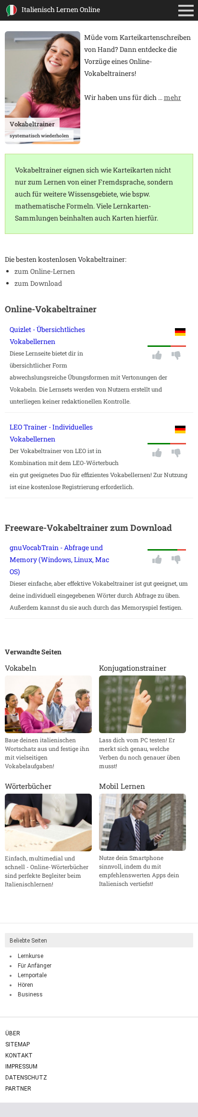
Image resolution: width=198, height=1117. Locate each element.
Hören (25, 985)
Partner (18, 1088)
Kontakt (19, 1055)
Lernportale (32, 975)
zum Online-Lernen (44, 271)
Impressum (21, 1066)
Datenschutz (26, 1077)
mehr (172, 97)
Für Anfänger (34, 965)
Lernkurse (30, 956)
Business (30, 994)
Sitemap (17, 1044)
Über (12, 1033)
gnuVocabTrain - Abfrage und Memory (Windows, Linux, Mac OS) (59, 559)
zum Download (38, 283)
